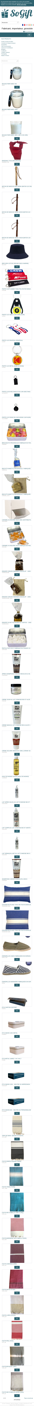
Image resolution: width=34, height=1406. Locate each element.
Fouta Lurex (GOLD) (9, 1315)
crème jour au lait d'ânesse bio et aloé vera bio (17, 699)
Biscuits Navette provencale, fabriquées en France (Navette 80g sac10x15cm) (17, 494)
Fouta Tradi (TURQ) (8, 1187)
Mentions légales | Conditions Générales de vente (21, 1403)
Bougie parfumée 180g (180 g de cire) (15, 135)
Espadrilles (4, 44)
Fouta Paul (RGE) (8, 1341)
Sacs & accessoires (6, 46)
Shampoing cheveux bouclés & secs (14, 879)
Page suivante (28, 1398)
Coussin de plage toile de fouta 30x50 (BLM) (17, 904)
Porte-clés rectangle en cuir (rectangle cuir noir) (17, 391)
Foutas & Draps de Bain (7, 41)
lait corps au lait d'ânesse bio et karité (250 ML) (17, 828)
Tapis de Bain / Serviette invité (12, 1135)
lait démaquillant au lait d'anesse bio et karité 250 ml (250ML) (17, 853)
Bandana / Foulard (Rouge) (11, 160)
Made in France (5, 55)
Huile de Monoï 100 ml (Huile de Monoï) (15, 776)
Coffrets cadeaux (5, 52)
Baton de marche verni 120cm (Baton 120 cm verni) (17, 237)
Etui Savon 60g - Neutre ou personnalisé (16, 1110)
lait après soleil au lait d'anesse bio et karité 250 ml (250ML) (17, 802)
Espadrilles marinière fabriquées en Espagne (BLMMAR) (17, 981)
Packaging (4, 54)
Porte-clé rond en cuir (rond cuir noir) (16, 417)
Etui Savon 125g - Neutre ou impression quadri (17, 1084)
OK (18, 4)
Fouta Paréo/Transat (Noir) (11, 1161)
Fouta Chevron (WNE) (9, 1264)
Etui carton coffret (9, 1007)
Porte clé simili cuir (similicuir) (13, 314)
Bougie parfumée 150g (10, 109)
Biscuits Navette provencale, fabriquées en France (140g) (17, 468)
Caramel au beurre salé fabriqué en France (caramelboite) (17, 545)
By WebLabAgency (20, 1404)
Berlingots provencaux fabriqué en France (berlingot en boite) (17, 443)
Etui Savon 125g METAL (9, 1033)
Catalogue (8, 1403)
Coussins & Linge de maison (8, 43)
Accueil (3, 1403)
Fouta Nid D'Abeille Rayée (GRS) (13, 1392)
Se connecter (29, 31)
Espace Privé (12, 1404)
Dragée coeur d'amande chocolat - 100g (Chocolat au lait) (17, 571)
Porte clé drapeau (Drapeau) (12, 340)
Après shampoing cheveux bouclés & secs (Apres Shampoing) (17, 674)
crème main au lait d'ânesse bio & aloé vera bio (17, 725)
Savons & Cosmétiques (7, 47)
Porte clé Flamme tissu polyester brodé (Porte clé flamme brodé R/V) (17, 289)
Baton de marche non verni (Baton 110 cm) (17, 186)
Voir (17, 87)
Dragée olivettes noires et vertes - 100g (16, 622)
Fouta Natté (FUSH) (8, 1289)
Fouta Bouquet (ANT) (9, 1366)
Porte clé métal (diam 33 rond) (13, 366)
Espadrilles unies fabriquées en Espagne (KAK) (17, 956)
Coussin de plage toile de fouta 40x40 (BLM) (17, 930)
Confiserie (3, 51)
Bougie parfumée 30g (9, 84)
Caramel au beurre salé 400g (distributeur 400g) (17, 520)
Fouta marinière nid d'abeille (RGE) (14, 1238)
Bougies (3, 49)
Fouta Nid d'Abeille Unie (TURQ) (12, 1212)
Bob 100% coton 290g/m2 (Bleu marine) (15, 263)
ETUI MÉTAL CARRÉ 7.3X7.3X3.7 (11, 1058)
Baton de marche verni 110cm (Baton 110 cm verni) (17, 212)
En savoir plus (22, 4)
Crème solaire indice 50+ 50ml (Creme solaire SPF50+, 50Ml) (17, 751)
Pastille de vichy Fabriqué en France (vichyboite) (17, 648)
